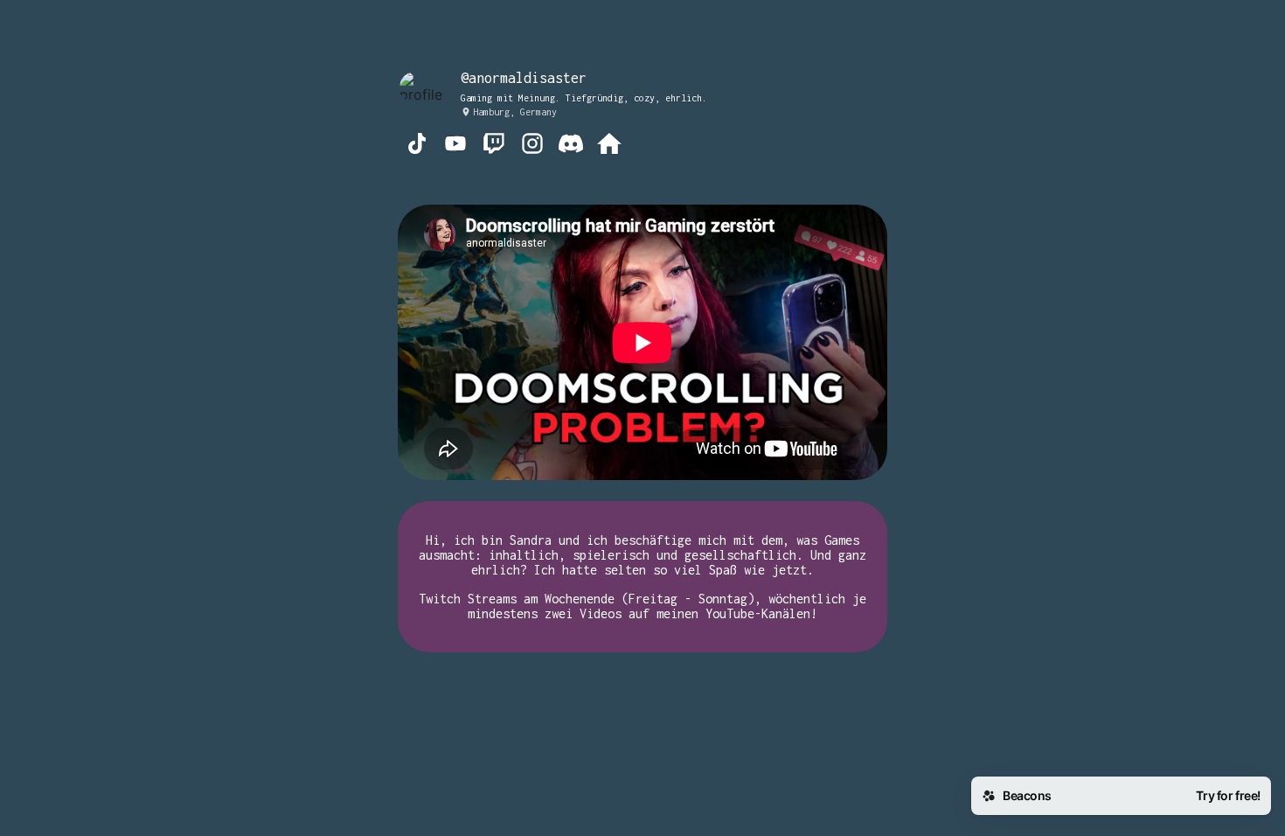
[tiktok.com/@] (417, 145)
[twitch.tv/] (494, 145)
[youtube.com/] (455, 145)
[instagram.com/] (532, 145)
